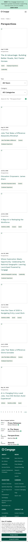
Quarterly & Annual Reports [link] (6, 501)
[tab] (25, 11)
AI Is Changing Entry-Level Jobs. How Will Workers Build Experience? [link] (13, 396)
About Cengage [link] (5, 458)
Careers (20, 140)
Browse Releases (12, 425)
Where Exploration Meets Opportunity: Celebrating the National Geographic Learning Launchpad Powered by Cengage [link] (13, 264)
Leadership (4, 69)
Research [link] (17, 470)
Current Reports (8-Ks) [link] (7, 490)
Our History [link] (5, 461)
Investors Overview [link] (6, 483)
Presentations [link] (5, 494)
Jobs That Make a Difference (8, 140)
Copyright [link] (4, 516)
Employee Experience (12, 65)
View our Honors (12, 444)
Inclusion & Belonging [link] (20, 489)
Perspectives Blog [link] (19, 467)
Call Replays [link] (5, 497)
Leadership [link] (4, 464)
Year (2, 79)
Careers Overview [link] (19, 483)
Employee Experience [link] (20, 486)
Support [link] (17, 516)
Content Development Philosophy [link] (7, 471)
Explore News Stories (14, 431)
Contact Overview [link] (19, 513)
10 (21, 412)
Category (4, 88)
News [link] (7, 18)
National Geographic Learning (9, 274)
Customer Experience (6, 187)
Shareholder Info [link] (6, 505)
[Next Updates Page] (25, 412)
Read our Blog (11, 438)
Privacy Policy (19, 531)
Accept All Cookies (14, 539)
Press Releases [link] (18, 464)
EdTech (3, 403)
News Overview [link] (18, 458)
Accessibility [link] (5, 513)
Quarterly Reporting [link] (7, 486)
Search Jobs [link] (18, 495)
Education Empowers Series (8, 183)
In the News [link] (18, 473)
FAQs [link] (16, 492)
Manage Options (14, 534)
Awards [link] (16, 476)
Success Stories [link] (6, 467)
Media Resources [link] (19, 461)
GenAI (2, 65)
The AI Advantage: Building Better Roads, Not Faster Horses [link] (13, 58)
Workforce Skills (5, 226)
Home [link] (2, 18)
